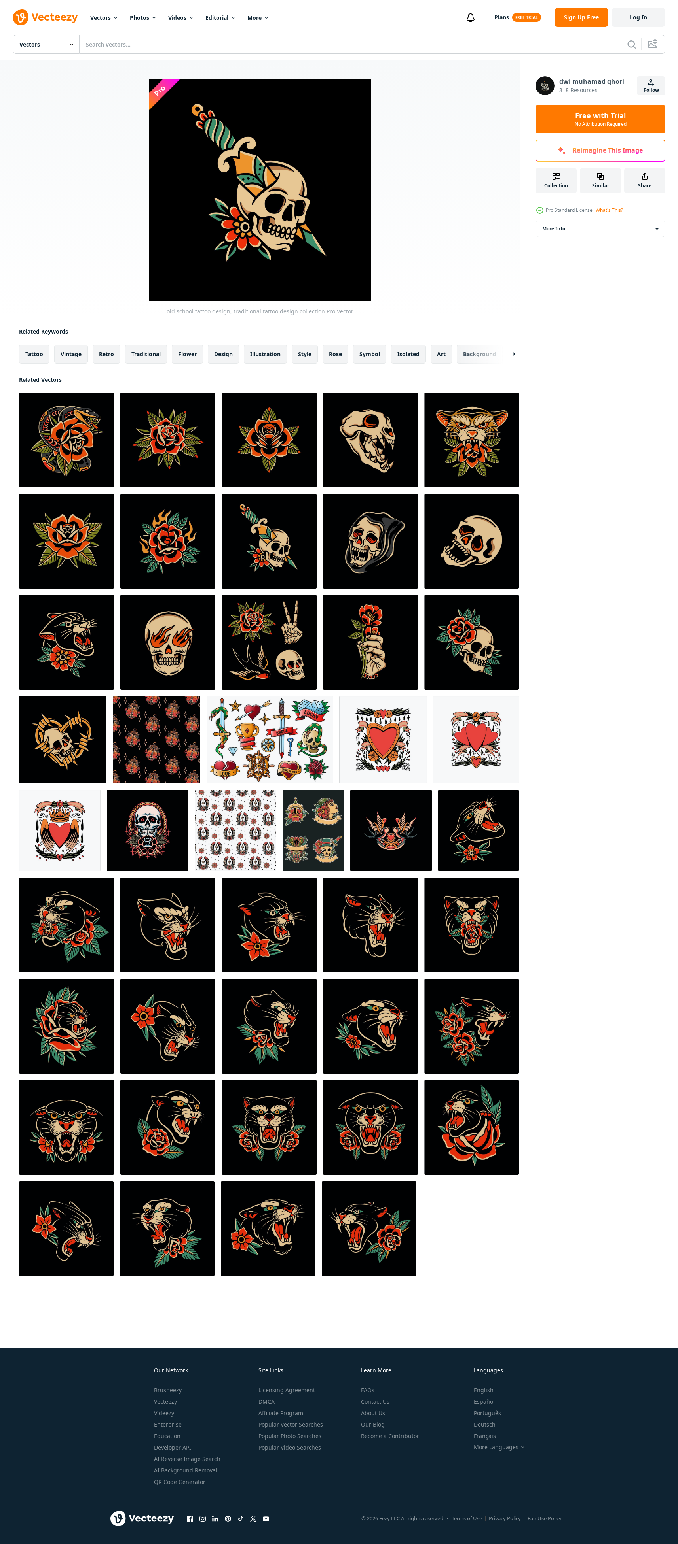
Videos (177, 17)
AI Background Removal (185, 1470)
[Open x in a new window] (253, 1518)
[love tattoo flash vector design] (383, 739)
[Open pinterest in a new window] (228, 1518)
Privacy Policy (505, 1518)
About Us (373, 1413)
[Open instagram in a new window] (202, 1518)
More (254, 17)
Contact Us (375, 1401)
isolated (408, 354)
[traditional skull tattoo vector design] (147, 830)
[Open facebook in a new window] (190, 1518)
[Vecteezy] (45, 17)
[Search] (631, 44)
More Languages (496, 1447)
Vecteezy (165, 1401)
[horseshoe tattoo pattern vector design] (235, 830)
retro (106, 354)
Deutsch (485, 1424)
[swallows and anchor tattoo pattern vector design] (156, 739)
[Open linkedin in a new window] (215, 1518)
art (441, 354)
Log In (638, 17)
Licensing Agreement (286, 1390)
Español (484, 1401)
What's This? (609, 210)
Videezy (164, 1413)
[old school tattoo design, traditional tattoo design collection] (66, 440)
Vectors (100, 17)
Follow (651, 90)
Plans (501, 17)
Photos (139, 17)
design (223, 354)
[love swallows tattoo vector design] (391, 830)
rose (335, 354)
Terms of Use (467, 1518)
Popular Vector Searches (290, 1424)
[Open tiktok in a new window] (240, 1518)
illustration (265, 354)
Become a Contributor (390, 1436)
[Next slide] (507, 354)
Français (485, 1436)
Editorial (216, 17)
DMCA (266, 1401)
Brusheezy (168, 1390)
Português (487, 1413)
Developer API (172, 1447)
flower (187, 354)
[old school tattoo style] (313, 830)
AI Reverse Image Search (187, 1459)
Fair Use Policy (545, 1518)
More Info (553, 228)
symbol (369, 354)
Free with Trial (601, 119)
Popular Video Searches (289, 1447)
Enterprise (168, 1424)
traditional (146, 354)
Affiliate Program (280, 1413)
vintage (71, 354)
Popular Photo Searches (289, 1436)
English (484, 1390)
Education (167, 1436)
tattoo (34, 354)
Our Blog (373, 1424)
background (479, 354)
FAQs (367, 1390)
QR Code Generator (179, 1481)
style (304, 354)
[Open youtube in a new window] (266, 1518)
